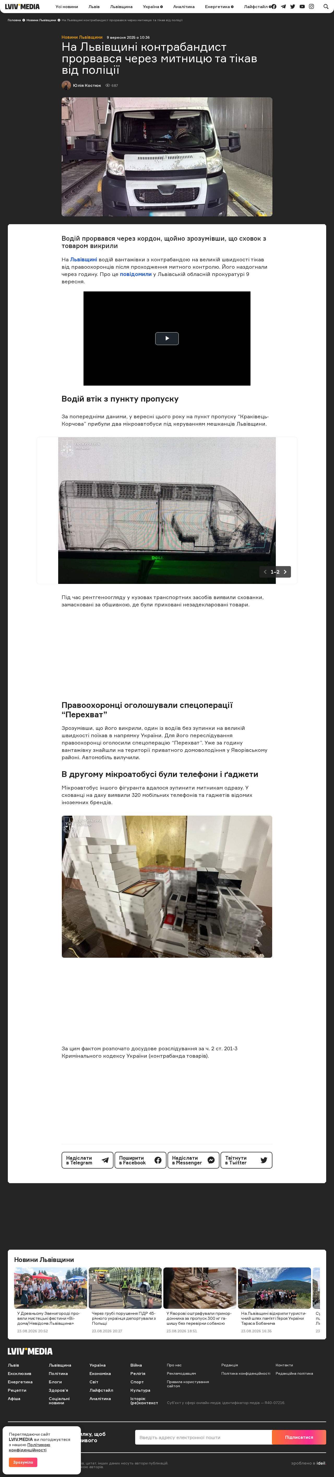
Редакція (230, 1365)
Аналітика (184, 6)
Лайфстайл (256, 6)
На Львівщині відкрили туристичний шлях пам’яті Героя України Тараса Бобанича (273, 1318)
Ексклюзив (19, 1373)
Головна (14, 20)
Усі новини (67, 6)
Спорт (137, 1381)
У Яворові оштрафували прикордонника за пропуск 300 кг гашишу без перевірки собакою (199, 1318)
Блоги (55, 1381)
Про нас (174, 1365)
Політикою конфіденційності (29, 1447)
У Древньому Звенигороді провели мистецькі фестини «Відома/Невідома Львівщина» (48, 1318)
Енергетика (218, 6)
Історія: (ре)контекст (144, 1400)
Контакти (284, 1365)
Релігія (137, 1373)
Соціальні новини (59, 1400)
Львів (94, 6)
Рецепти (17, 1390)
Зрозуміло (23, 1462)
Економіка (100, 1373)
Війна (136, 1365)
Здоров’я (58, 1390)
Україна (151, 6)
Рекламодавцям (181, 1373)
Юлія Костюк (87, 85)
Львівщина (121, 6)
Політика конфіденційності (246, 1373)
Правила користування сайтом (188, 1383)
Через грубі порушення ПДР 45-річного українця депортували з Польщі (124, 1318)
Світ (94, 1381)
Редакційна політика (294, 1373)
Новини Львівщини (41, 20)
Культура (140, 1390)
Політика (58, 1373)
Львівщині (83, 259)
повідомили (136, 274)
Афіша (14, 1398)
